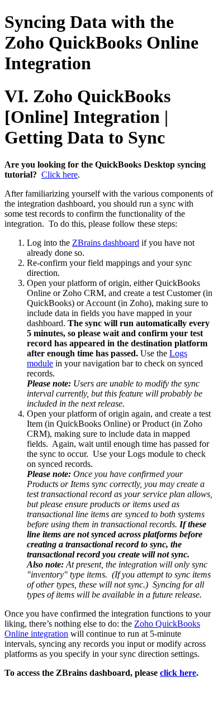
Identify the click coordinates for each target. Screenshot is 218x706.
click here (178, 673)
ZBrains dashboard (105, 242)
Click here (59, 174)
